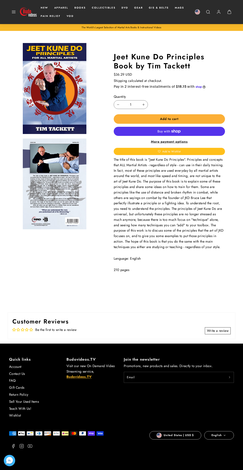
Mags (179, 7)
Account (15, 366)
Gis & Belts (159, 7)
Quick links (20, 359)
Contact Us (17, 373)
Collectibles (103, 7)
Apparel (61, 7)
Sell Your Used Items (24, 401)
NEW (44, 7)
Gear (138, 7)
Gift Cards (16, 387)
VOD (70, 16)
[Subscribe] (229, 377)
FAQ (12, 380)
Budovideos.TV (81, 359)
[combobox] (208, 13)
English (216, 435)
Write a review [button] (218, 330)
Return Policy (18, 394)
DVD (125, 7)
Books (80, 7)
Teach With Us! (20, 408)
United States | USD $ (179, 435)
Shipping (120, 80)
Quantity (120, 96)
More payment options (169, 141)
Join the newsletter (142, 359)
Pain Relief (51, 16)
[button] (13, 11)
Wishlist (15, 415)
